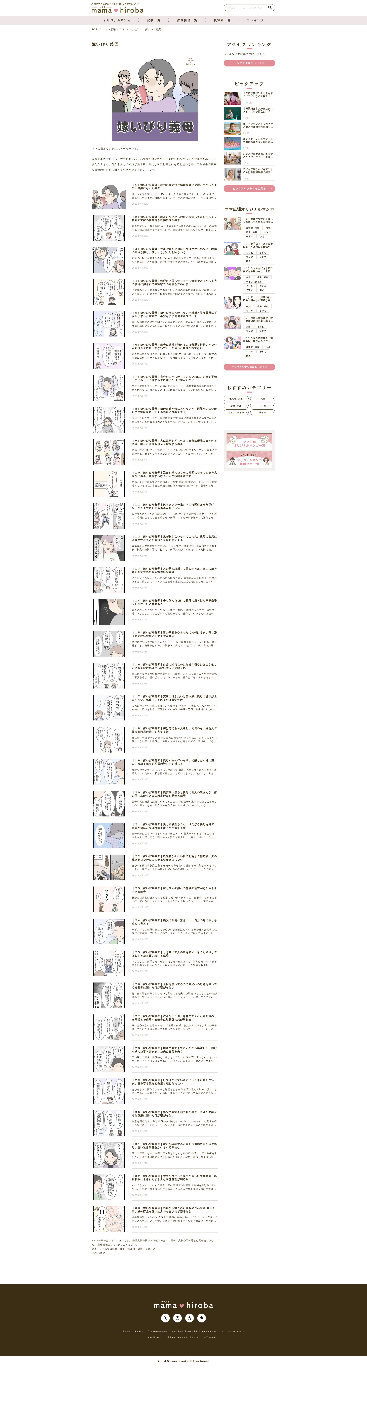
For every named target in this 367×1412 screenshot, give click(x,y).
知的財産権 (192, 1331)
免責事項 (139, 1331)
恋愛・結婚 (251, 232)
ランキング (255, 20)
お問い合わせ (210, 1337)
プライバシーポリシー (157, 1331)
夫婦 (268, 227)
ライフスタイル (254, 281)
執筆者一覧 (222, 20)
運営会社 (127, 1331)
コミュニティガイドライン (232, 1331)
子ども (263, 252)
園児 (248, 261)
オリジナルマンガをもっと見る (249, 367)
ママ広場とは (153, 1337)
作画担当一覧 (187, 20)
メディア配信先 (209, 1331)
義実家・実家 (252, 227)
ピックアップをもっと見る (249, 188)
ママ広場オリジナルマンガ (121, 29)
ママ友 (249, 252)
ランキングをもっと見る (249, 63)
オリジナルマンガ (117, 20)
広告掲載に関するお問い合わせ (182, 1337)
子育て (249, 236)
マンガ (267, 232)
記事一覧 (154, 20)
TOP (94, 29)
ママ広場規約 (177, 1331)
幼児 (262, 236)
